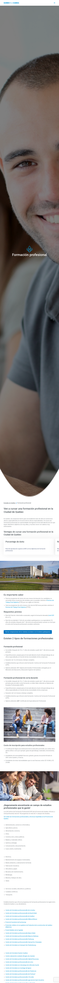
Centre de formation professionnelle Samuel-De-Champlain (24, 942)
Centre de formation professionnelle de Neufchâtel (21, 913)
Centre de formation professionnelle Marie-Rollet (20, 933)
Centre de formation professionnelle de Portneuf (20, 974)
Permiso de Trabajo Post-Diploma (16, 607)
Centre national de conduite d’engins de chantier (20, 956)
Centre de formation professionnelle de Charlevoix (21, 971)
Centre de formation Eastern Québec (17, 953)
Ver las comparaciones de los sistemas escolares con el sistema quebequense (27, 632)
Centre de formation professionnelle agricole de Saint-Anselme (25, 980)
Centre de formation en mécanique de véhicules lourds (22, 965)
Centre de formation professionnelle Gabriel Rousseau (22, 959)
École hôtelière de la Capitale (14, 930)
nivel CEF (51, 615)
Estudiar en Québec (10, 503)
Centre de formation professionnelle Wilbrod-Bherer (21, 919)
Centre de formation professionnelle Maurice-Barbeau (22, 936)
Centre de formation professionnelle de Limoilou (20, 910)
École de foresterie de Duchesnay (16, 922)
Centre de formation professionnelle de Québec (20, 916)
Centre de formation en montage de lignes (18, 968)
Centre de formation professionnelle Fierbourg (20, 939)
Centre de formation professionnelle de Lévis (19, 962)
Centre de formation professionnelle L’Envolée (20, 977)
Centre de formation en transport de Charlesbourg (21, 945)
